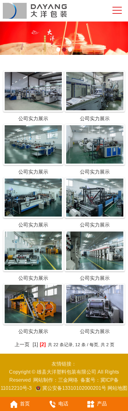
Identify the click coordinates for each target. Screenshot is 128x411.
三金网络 (68, 380)
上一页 (22, 344)
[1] (35, 344)
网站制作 (43, 380)
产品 (102, 403)
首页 (25, 403)
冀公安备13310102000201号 (74, 388)
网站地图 (117, 388)
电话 (63, 403)
